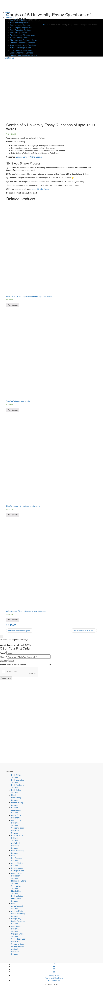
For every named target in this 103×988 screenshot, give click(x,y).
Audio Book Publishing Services (15, 845)
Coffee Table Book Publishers (18, 940)
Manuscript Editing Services (21, 27)
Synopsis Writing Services (17, 935)
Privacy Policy (54, 975)
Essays (39, 157)
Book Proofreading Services (16, 858)
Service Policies (54, 980)
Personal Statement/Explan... (19, 630)
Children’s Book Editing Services (17, 945)
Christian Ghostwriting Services (16, 810)
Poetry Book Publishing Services (16, 823)
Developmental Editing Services (17, 869)
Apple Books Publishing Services (16, 928)
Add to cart (13, 305)
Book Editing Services (16, 791)
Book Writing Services (16, 776)
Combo (19, 157)
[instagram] (54, 969)
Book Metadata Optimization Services (17, 898)
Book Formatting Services (17, 851)
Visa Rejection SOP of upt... (84, 630)
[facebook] (54, 964)
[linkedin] (54, 971)
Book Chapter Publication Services (16, 876)
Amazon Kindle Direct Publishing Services (18, 913)
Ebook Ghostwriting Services (16, 797)
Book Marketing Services (17, 781)
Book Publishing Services (20, 22)
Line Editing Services (16, 892)
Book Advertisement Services (17, 906)
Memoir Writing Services (17, 803)
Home (45, 24)
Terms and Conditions (54, 978)
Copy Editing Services (16, 887)
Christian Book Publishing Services (17, 838)
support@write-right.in (40, 189)
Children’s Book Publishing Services (17, 830)
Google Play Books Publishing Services (18, 921)
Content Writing (29, 157)
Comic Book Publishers (16, 816)
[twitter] (54, 966)
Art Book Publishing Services (15, 951)
